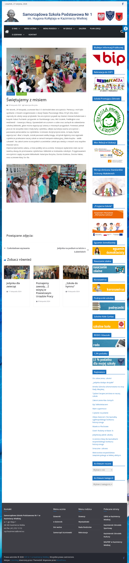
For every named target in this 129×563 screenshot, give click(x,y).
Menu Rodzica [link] (50, 28)
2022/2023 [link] (10, 94)
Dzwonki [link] (57, 516)
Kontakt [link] (33, 34)
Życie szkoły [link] (21, 94)
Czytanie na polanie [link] (100, 413)
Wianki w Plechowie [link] (100, 426)
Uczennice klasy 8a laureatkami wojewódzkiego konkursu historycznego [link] (105, 441)
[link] (125, 28)
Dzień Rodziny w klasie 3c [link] (103, 430)
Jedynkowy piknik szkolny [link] (102, 435)
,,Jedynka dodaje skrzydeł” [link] (103, 382)
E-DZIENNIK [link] (17, 34)
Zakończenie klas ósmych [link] (103, 400)
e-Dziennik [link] (57, 522)
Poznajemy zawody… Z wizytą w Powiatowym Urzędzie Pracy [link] (44, 289)
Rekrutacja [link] (83, 532)
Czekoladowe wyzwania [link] (18, 248)
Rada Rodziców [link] (84, 527)
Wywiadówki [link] (83, 522)
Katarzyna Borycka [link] (31, 105)
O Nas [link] (14, 28)
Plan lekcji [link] (95, 28)
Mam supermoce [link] (99, 408)
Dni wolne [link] (57, 527)
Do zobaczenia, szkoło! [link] (101, 378)
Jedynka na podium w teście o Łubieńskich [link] (71, 250)
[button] (18, 28)
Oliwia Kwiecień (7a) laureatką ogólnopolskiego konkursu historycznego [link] (104, 419)
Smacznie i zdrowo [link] (100, 448)
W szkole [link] (67, 28)
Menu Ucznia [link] (30, 28)
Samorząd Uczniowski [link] (62, 532)
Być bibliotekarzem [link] (100, 404)
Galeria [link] (82, 28)
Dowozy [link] (81, 516)
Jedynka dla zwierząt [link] (13, 284)
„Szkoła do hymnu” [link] (72, 284)
